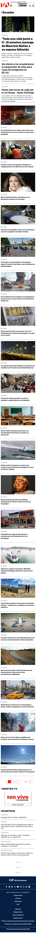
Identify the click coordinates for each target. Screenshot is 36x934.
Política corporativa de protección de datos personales (18, 921)
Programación (18, 895)
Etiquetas (18, 909)
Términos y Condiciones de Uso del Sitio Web (18, 924)
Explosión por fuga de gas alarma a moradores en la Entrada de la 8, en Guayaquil (14, 536)
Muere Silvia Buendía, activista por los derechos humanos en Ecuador (15, 198)
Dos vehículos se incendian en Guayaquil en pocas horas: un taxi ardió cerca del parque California (17, 299)
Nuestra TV (9, 788)
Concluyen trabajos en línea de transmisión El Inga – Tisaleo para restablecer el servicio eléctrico (17, 605)
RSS (18, 904)
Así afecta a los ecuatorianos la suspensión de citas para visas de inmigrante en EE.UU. (18, 68)
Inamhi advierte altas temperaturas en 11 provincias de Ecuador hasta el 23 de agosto (18, 771)
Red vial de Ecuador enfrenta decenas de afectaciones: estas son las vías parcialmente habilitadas (16, 672)
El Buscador (18, 901)
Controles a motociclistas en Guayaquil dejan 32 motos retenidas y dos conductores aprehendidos (18, 264)
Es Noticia (8, 811)
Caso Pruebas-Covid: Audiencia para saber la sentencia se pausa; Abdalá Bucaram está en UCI (17, 826)
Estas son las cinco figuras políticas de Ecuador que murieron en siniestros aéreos (17, 738)
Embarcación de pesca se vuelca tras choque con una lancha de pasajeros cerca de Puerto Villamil (17, 467)
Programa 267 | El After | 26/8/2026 (13, 817)
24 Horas (18, 898)
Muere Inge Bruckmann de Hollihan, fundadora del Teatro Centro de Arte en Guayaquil (16, 502)
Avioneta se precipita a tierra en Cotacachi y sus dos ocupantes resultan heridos (17, 231)
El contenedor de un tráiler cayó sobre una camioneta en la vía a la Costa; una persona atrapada (17, 132)
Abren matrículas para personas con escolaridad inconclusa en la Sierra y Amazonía (15, 433)
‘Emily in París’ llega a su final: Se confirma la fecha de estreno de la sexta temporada (17, 854)
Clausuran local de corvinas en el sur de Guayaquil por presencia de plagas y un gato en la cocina (18, 333)
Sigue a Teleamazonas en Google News (18, 892)
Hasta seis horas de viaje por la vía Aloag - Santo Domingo (18, 91)
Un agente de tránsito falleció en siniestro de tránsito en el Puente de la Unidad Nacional (18, 367)
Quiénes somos (18, 918)
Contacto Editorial (18, 915)
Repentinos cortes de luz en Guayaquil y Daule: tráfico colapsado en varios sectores (17, 706)
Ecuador (8, 12)
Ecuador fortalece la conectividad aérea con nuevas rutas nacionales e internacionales (18, 639)
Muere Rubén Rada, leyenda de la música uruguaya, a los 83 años (15, 845)
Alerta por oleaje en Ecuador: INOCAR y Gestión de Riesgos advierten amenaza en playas (17, 571)
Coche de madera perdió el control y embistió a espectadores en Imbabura (15, 399)
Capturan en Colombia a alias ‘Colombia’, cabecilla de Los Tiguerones (15, 836)
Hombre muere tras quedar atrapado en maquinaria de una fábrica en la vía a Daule (17, 166)
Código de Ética (18, 912)
